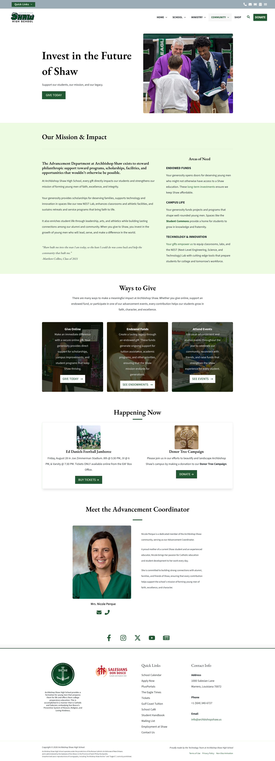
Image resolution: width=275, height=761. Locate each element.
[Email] (250, 4)
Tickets (145, 698)
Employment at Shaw (154, 727)
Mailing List (148, 721)
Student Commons (177, 221)
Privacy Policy (208, 753)
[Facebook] (109, 638)
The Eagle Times (151, 692)
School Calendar (151, 675)
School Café (148, 709)
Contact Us (148, 732)
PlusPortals (148, 687)
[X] (137, 638)
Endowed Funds (178, 168)
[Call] (245, 4)
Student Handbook (153, 715)
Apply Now (148, 681)
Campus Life (175, 202)
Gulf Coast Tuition (152, 704)
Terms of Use (194, 753)
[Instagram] (123, 638)
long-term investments (201, 187)
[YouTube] (152, 638)
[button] (30, 4)
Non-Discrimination (224, 753)
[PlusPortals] (265, 4)
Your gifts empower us (179, 244)
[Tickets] (255, 4)
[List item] (99, 612)
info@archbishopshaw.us (206, 720)
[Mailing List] (166, 638)
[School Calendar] (260, 4)
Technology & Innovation (186, 237)
